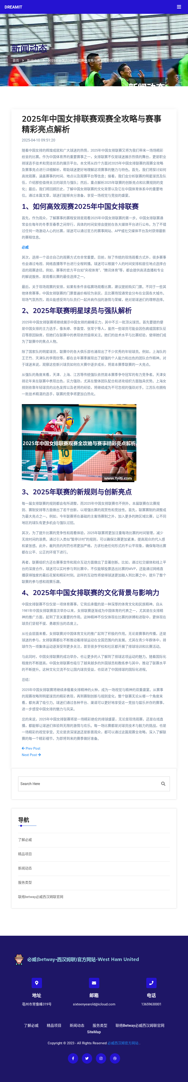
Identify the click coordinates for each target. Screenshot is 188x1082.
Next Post (30, 755)
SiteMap (94, 1032)
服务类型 (25, 883)
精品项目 (25, 854)
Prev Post (32, 748)
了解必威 (25, 840)
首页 (16, 60)
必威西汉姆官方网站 (123, 1043)
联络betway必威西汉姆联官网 (40, 897)
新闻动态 (25, 868)
